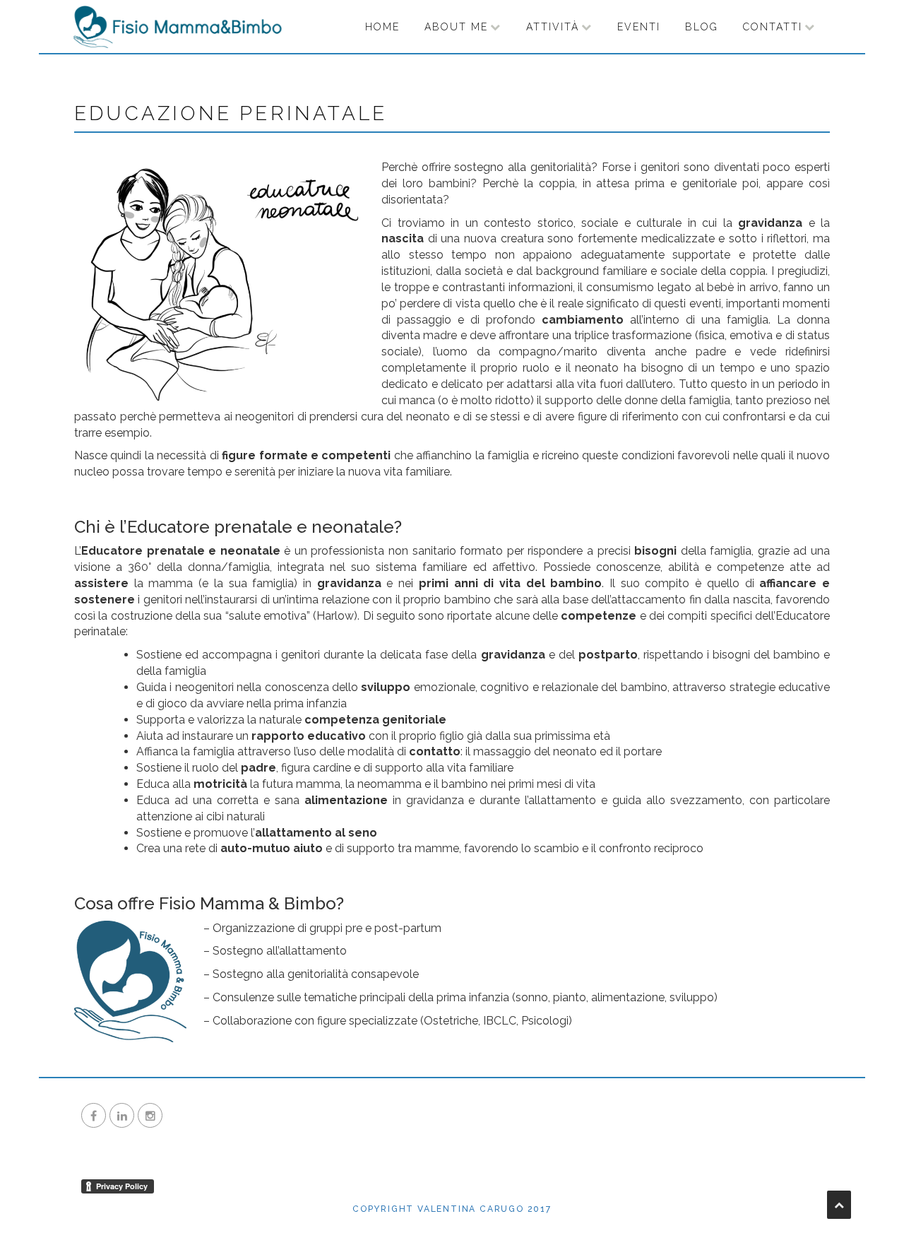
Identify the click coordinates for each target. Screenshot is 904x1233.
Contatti (772, 27)
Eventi (638, 27)
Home (382, 27)
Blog (701, 27)
